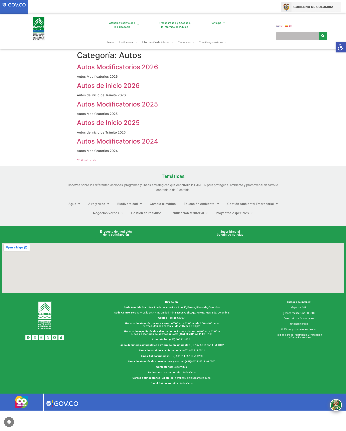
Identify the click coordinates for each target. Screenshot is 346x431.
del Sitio (302, 307)
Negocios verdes (106, 213)
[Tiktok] (61, 337)
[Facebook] (28, 337)
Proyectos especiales (232, 213)
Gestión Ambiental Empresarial (250, 204)
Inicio (110, 42)
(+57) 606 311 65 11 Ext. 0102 (207, 345)
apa (295, 307)
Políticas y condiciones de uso (299, 329)
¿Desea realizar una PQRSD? (299, 312)
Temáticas (184, 42)
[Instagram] (35, 337)
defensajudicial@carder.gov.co (193, 377)
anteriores (86, 160)
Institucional (126, 42)
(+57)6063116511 (195, 361)
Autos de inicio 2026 (108, 85)
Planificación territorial (187, 213)
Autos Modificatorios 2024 (117, 141)
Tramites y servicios (211, 42)
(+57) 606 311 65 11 (190, 334)
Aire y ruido (96, 204)
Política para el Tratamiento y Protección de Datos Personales (299, 336)
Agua (72, 204)
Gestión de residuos (146, 213)
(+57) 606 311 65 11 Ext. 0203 (186, 356)
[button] (116, 233)
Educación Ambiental (199, 204)
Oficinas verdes (299, 323)
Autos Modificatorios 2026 (117, 67)
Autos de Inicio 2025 (108, 123)
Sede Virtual (180, 366)
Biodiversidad (127, 204)
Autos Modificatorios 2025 (117, 104)
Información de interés (155, 42)
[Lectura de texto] (9, 422)
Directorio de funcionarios (299, 318)
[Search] (323, 36)
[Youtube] (54, 337)
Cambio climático (163, 204)
